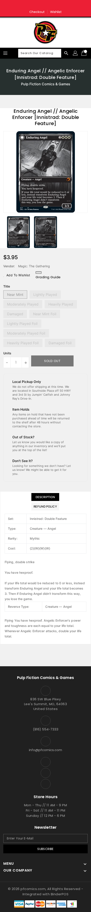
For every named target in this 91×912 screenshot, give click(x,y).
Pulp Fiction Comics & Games (45, 84)
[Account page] (75, 53)
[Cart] (84, 53)
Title (6, 286)
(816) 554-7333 (45, 729)
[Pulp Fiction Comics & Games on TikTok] (54, 5)
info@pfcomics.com (45, 750)
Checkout (37, 12)
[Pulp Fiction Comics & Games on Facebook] (37, 5)
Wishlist (56, 12)
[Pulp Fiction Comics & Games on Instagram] (45, 5)
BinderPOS (60, 894)
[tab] (45, 497)
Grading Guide (48, 277)
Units (7, 353)
